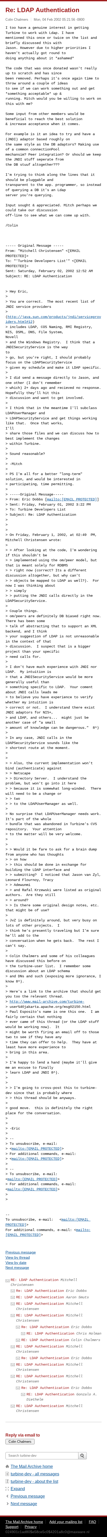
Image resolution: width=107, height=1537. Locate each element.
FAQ (92, 1522)
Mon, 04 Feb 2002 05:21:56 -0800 (59, 19)
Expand (18, 1489)
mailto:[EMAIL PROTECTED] (72, 499)
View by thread (17, 1257)
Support (11, 1527)
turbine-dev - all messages (35, 1474)
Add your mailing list (65, 1522)
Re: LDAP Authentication (40, 1291)
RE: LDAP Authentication (34, 1280)
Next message (17, 1267)
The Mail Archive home (32, 1466)
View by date (15, 1263)
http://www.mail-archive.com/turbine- (47, 1002)
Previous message (20, 1252)
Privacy (31, 1527)
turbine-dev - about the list (34, 1481)
